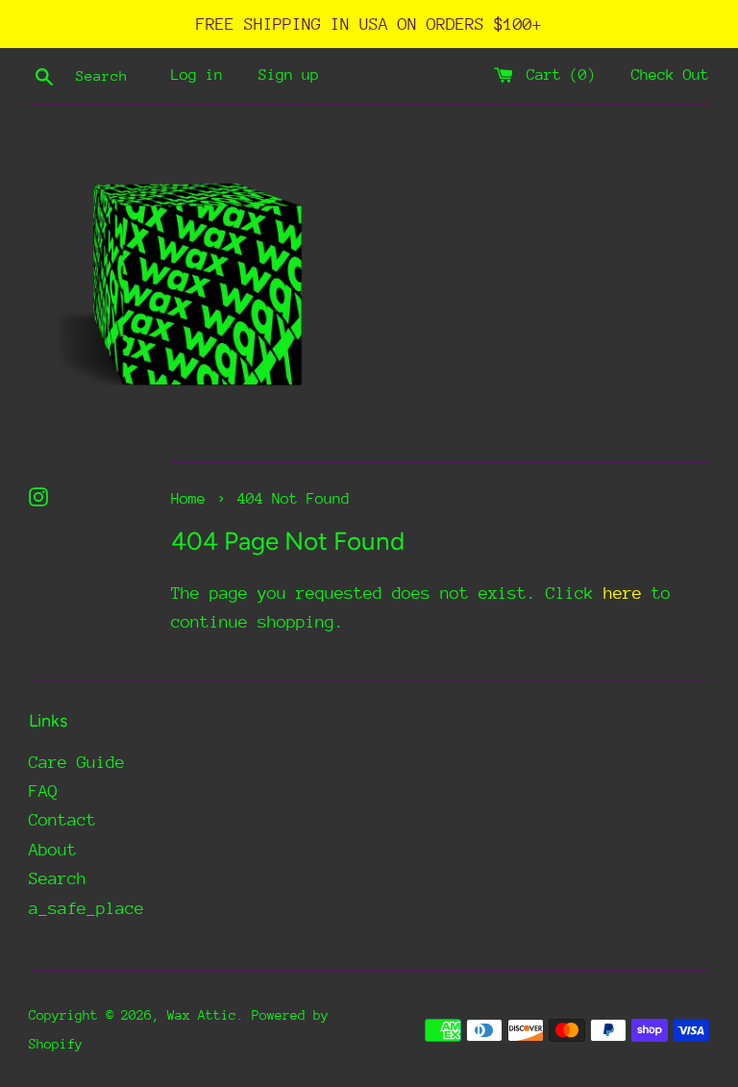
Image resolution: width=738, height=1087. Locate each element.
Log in (197, 75)
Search (57, 878)
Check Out (670, 75)
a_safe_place (86, 908)
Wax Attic (201, 1015)
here (622, 593)
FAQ (43, 791)
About (53, 849)
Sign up (288, 75)
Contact (62, 819)
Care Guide (77, 762)
